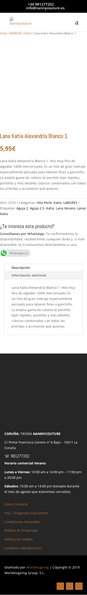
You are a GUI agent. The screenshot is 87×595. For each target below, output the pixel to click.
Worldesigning (37, 567)
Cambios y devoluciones (23, 548)
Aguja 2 (22, 208)
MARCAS (16, 33)
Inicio (3, 33)
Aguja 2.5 (37, 208)
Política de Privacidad (21, 530)
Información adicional (29, 275)
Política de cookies (18, 539)
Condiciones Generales (22, 522)
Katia (27, 33)
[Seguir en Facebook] (60, 586)
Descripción (21, 267)
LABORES (70, 202)
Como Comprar (16, 504)
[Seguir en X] (69, 586)
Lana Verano (65, 208)
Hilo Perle (44, 202)
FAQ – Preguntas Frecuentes (26, 513)
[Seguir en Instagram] (79, 586)
